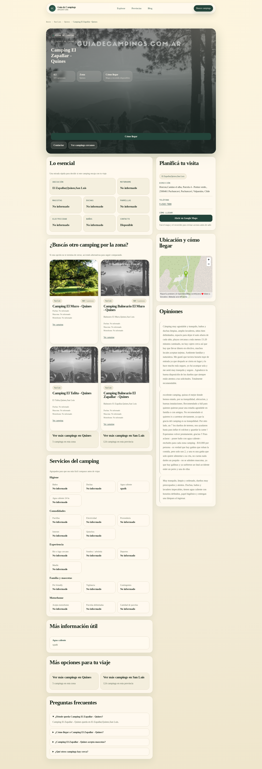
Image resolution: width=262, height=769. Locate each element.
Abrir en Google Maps (185, 218)
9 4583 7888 (165, 204)
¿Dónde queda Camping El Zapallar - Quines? (79, 716)
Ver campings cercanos (83, 145)
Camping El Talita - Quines (71, 393)
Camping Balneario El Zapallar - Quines (120, 395)
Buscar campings (203, 8)
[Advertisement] (131, 106)
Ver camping (57, 324)
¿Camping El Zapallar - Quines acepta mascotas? (80, 742)
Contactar (59, 145)
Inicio (48, 22)
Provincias (136, 8)
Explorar (121, 8)
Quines (67, 22)
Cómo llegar (131, 136)
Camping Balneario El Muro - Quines (124, 308)
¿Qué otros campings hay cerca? (71, 751)
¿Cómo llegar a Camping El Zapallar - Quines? (79, 732)
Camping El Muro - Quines (71, 306)
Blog (150, 8)
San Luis (57, 22)
